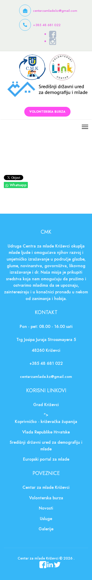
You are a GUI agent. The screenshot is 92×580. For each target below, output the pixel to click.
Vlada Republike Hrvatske (46, 432)
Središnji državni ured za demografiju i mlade (46, 445)
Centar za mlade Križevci (46, 487)
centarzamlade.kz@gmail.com (55, 10)
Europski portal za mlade (46, 459)
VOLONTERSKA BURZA (47, 111)
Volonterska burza (46, 498)
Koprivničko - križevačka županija (46, 421)
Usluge (46, 519)
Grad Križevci (46, 405)
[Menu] (85, 126)
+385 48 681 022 (47, 25)
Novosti (46, 508)
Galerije (46, 529)
